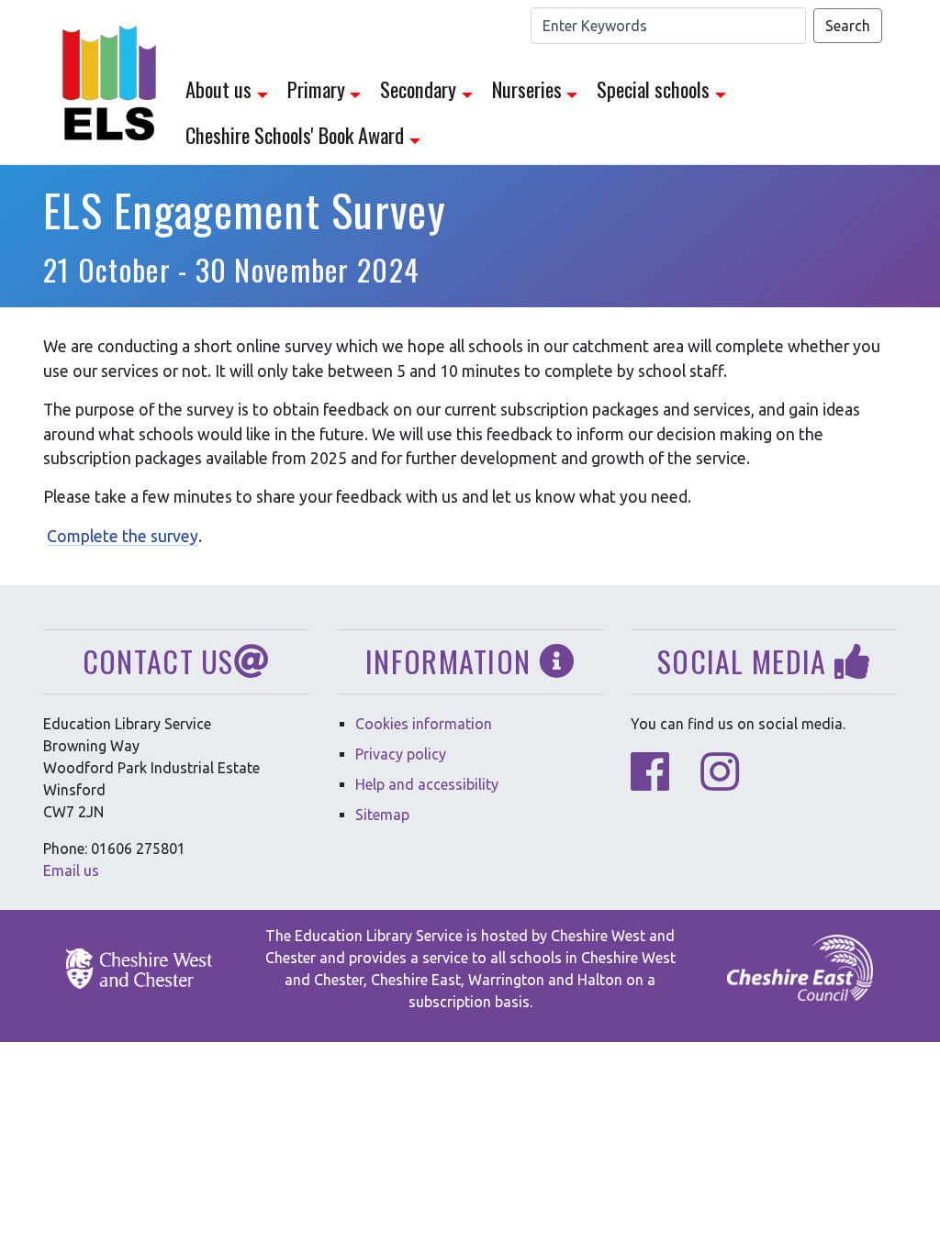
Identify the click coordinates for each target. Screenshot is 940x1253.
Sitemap (382, 814)
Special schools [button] (653, 88)
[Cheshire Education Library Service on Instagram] (719, 782)
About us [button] (218, 88)
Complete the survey (122, 536)
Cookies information (423, 723)
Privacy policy (400, 754)
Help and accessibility (426, 784)
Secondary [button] (418, 88)
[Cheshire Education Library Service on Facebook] (650, 782)
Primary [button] (316, 88)
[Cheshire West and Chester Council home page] (139, 968)
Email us (71, 870)
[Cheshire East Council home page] (800, 968)
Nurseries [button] (527, 88)
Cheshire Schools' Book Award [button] (294, 134)
